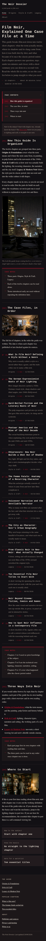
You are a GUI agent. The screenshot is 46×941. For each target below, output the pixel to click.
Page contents (11, 95)
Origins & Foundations (10, 883)
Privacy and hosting (9, 922)
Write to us (6, 926)
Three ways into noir (18, 111)
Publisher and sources (10, 919)
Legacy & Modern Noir (11, 891)
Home (4, 13)
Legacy (38, 13)
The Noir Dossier (14, 6)
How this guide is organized (21, 101)
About (4, 17)
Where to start (15, 116)
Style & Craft (25, 13)
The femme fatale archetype (12, 905)
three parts (23, 129)
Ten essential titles (9, 909)
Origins (12, 13)
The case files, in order (19, 106)
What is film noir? (9, 901)
